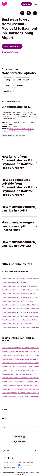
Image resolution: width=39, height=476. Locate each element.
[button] (35, 3)
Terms (6, 462)
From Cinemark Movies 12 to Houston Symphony (20, 286)
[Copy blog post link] (35, 13)
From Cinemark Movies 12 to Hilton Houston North (20, 290)
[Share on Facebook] (28, 13)
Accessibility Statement (25, 462)
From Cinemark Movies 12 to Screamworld (17, 324)
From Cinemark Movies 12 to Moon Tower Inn (18, 294)
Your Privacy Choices (11, 465)
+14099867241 (13, 127)
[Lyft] (5, 4)
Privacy (12, 462)
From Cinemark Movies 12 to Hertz (14, 282)
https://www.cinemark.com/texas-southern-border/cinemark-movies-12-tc (18, 130)
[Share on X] (22, 13)
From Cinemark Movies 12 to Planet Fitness (17, 301)
